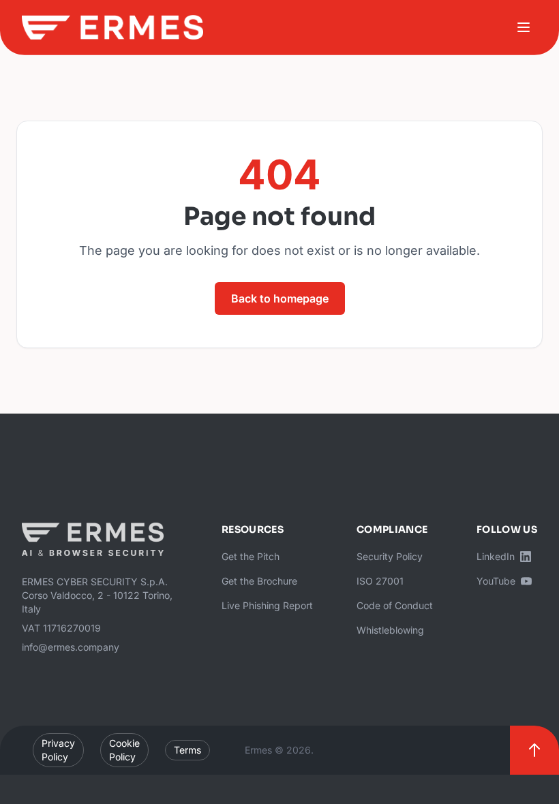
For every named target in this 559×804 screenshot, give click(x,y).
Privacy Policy (58, 749)
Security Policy (390, 556)
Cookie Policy (124, 749)
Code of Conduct (395, 605)
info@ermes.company (70, 647)
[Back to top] (534, 750)
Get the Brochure (259, 581)
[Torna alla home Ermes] (112, 27)
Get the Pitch (251, 556)
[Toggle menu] (523, 27)
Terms (187, 750)
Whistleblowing (390, 630)
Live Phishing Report (267, 605)
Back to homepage (280, 298)
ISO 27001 (380, 581)
